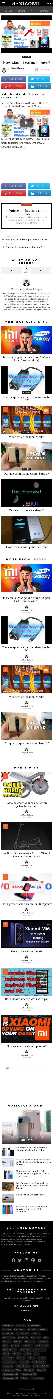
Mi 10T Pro (36, 1338)
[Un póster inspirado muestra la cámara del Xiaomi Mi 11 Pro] (8, 1151)
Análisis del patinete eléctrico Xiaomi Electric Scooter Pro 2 (26, 855)
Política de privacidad (37, 1393)
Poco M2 (21, 1358)
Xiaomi (25, 1378)
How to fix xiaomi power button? (26, 547)
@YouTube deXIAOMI (26, 1306)
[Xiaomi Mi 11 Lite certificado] (8, 1198)
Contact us (35, 1396)
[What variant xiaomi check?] (26, 420)
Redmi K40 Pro (24, 1366)
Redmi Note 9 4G (42, 1366)
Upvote (11, 270)
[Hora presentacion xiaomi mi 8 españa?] (26, 887)
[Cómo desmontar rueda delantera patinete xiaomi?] (26, 786)
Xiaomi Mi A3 (38, 1378)
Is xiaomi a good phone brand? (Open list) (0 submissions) (26, 359)
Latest (8, 11)
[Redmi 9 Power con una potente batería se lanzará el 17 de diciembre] (8, 1210)
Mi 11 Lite (7, 1342)
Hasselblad (8, 1334)
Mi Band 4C (30, 1342)
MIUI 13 (28, 1354)
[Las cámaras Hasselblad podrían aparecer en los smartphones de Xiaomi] (8, 1186)
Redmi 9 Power (10, 1362)
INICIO (10, 1393)
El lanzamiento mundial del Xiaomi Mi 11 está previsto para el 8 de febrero (33, 1173)
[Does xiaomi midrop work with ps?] (26, 982)
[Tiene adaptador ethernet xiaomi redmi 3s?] (26, 380)
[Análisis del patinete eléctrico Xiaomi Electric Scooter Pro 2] (26, 836)
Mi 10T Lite (24, 1338)
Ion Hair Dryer (23, 1334)
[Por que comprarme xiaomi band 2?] (26, 456)
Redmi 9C (25, 1362)
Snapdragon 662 (11, 1374)
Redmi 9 (43, 1358)
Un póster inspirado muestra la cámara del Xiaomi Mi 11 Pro (31, 1148)
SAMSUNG (29, 1370)
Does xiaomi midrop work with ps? (26, 999)
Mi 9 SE (37, 1334)
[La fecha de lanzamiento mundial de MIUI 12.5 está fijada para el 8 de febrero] (8, 1163)
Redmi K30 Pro (40, 1362)
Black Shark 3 (35, 1326)
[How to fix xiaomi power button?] (26, 530)
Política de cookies (20, 1396)
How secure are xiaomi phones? (26, 1046)
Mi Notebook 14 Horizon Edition (33, 1350)
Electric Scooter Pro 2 (37, 1330)
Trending (43, 11)
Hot (32, 11)
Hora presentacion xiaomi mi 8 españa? (27, 904)
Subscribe (26, 1311)
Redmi (32, 1358)
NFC (37, 1354)
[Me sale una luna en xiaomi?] (26, 493)
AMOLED (21, 1326)
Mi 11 (46, 1338)
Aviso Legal (20, 1393)
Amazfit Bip (8, 1326)
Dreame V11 (19, 1330)
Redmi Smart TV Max (12, 1370)
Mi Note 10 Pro (43, 1346)
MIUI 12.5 (17, 1354)
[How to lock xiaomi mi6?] (26, 934)
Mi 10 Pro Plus (9, 1338)
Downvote (41, 270)
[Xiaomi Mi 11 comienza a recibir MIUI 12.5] (26, 1127)
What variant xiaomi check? (26, 436)
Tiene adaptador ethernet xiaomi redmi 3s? (26, 398)
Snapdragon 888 (11, 1378)
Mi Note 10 (28, 1346)
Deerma (7, 1330)
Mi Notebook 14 (10, 1350)
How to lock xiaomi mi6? (26, 951)
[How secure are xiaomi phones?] (26, 1029)
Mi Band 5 (44, 1342)
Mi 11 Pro (18, 1342)
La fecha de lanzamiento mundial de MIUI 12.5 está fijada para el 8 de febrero (33, 1162)
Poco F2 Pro (8, 1358)
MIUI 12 (6, 1354)
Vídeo (33, 353)
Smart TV (42, 1370)
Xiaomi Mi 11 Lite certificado (30, 1194)
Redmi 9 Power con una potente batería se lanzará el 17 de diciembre (32, 1209)
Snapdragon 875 (29, 1374)
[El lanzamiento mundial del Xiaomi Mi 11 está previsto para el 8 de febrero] (8, 1174)
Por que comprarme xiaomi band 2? (26, 473)
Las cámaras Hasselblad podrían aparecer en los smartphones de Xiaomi (32, 1185)
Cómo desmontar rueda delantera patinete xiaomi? (27, 804)
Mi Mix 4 (16, 1346)
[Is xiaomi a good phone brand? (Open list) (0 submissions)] (26, 340)
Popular (21, 11)
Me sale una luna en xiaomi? (26, 510)
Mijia (6, 1346)
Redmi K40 (8, 1366)
